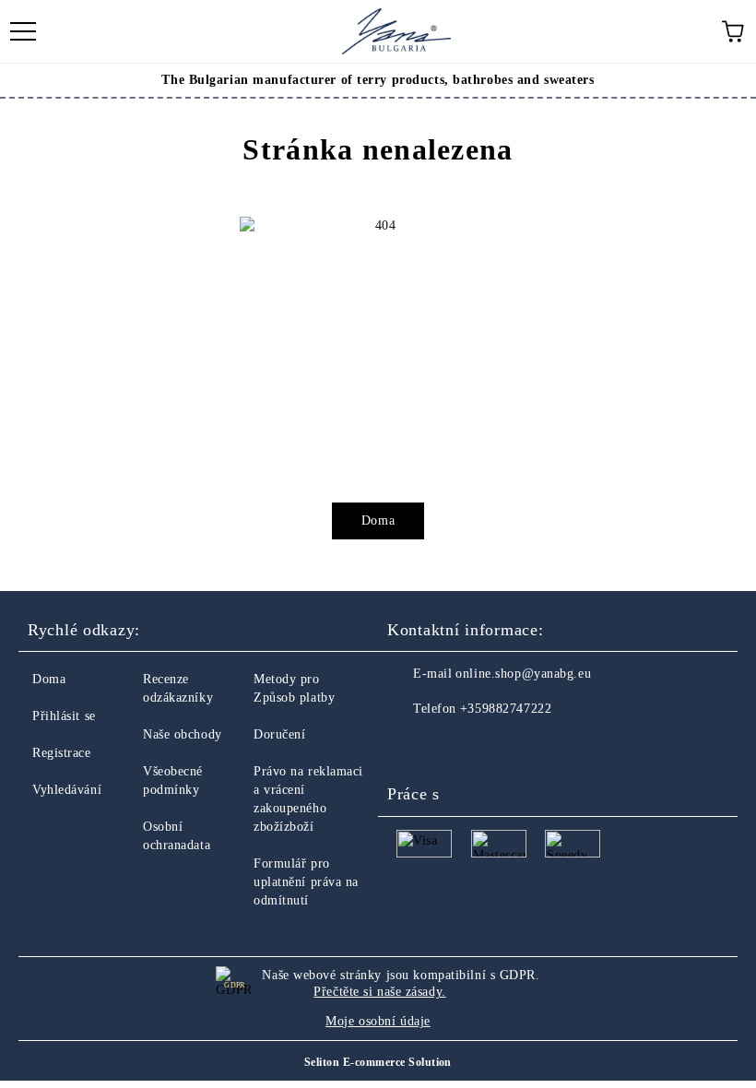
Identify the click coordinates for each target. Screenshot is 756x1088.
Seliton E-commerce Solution (378, 1062)
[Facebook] (411, 746)
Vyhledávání (66, 790)
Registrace (61, 753)
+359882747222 (505, 708)
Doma (378, 520)
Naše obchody (182, 734)
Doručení (279, 734)
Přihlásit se (64, 716)
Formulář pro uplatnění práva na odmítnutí (306, 882)
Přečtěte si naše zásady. (379, 992)
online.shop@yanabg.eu (523, 673)
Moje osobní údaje (378, 1021)
